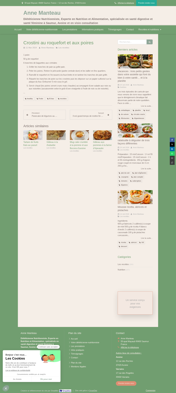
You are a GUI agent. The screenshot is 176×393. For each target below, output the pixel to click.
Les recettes (123, 264)
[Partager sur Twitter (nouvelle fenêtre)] (172, 144)
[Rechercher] (150, 41)
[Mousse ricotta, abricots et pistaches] (135, 197)
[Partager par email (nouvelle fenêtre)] (172, 158)
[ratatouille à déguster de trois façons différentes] (135, 130)
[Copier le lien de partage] (172, 162)
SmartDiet (93, 391)
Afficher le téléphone (126, 3)
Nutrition (121, 269)
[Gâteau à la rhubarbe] (56, 135)
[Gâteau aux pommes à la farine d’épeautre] (102, 135)
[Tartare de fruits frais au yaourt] (32, 135)
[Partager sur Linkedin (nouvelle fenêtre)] (172, 149)
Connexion (150, 390)
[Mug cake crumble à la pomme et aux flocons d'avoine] (79, 135)
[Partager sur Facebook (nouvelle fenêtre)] (172, 140)
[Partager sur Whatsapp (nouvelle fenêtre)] (172, 153)
